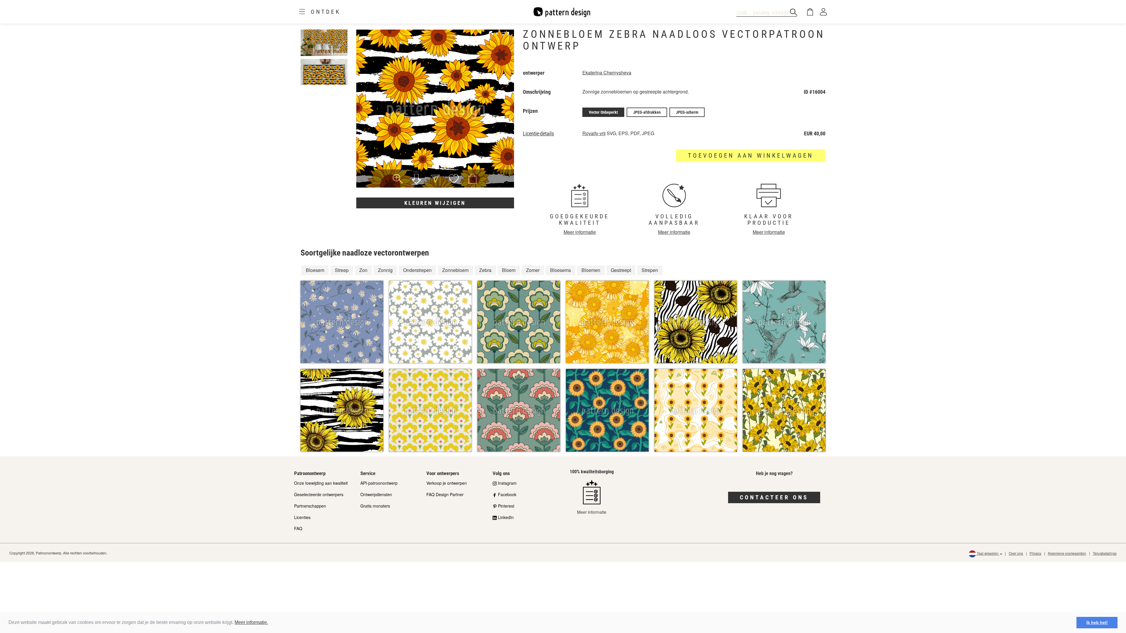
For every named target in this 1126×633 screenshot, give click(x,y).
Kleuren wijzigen (435, 203)
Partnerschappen (310, 506)
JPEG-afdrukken (647, 112)
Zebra (485, 270)
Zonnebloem (455, 270)
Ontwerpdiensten (376, 494)
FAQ (298, 528)
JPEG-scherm (687, 112)
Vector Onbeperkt (603, 112)
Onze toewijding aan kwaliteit (321, 483)
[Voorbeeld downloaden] (416, 179)
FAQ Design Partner (445, 494)
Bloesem (315, 270)
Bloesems (560, 270)
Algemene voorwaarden (1067, 553)
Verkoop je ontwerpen (446, 483)
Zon (363, 270)
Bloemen (590, 270)
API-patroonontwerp (379, 483)
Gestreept (621, 270)
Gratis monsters (375, 506)
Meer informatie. (251, 622)
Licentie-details (538, 134)
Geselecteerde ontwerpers (318, 494)
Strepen (650, 270)
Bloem (508, 270)
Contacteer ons (774, 497)
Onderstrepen (417, 270)
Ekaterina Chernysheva (606, 72)
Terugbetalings (1105, 553)
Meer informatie (580, 232)
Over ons (1016, 553)
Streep (342, 270)
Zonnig (385, 270)
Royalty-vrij (594, 133)
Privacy (1035, 553)
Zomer (533, 270)
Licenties (302, 517)
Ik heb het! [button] (1097, 622)
